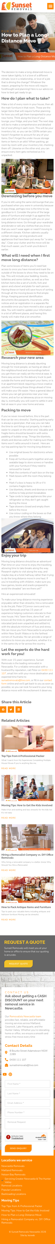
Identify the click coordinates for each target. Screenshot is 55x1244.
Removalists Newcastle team (25, 1016)
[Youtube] (4, 1074)
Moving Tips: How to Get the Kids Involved (26, 805)
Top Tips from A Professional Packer (22, 756)
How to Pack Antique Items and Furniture (26, 907)
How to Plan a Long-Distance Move (21, 1215)
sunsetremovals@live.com (15, 680)
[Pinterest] (10, 1074)
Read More (8, 768)
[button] (50, 6)
